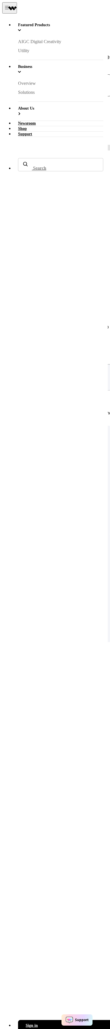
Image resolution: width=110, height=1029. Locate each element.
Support (25, 134)
